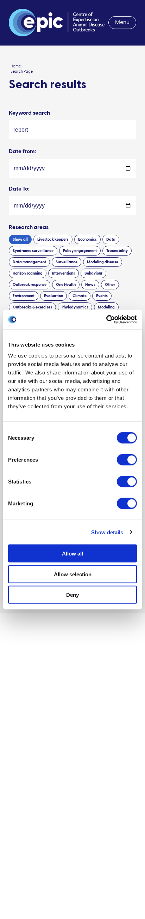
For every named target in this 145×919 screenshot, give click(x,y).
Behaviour (93, 273)
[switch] (127, 459)
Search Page (22, 71)
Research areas (29, 227)
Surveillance (66, 262)
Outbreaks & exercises (32, 307)
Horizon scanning (28, 273)
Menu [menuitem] (122, 22)
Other (110, 285)
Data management (29, 262)
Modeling (106, 307)
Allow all (72, 554)
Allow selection (73, 574)
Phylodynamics (75, 307)
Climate (79, 296)
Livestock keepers (53, 239)
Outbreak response (29, 285)
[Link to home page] (57, 23)
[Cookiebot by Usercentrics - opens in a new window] (106, 319)
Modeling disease (102, 262)
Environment (23, 296)
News (90, 285)
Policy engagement (80, 251)
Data (110, 239)
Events (102, 296)
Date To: (19, 189)
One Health (66, 285)
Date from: (22, 152)
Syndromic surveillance (33, 251)
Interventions (63, 273)
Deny (72, 595)
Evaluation (53, 296)
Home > (17, 66)
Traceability (117, 251)
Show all (20, 239)
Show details (107, 532)
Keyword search (29, 113)
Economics (87, 239)
